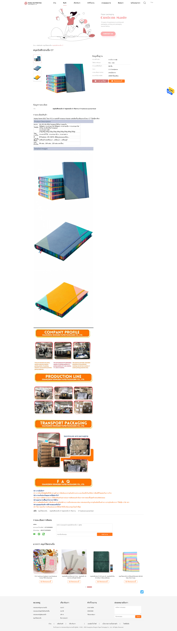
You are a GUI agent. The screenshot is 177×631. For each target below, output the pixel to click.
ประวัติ (62, 611)
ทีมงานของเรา (64, 618)
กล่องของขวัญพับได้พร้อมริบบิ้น (41, 611)
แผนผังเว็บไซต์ (92, 623)
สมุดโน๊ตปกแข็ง (42, 511)
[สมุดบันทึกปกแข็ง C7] (102, 561)
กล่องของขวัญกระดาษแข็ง (40, 607)
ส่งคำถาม (105, 534)
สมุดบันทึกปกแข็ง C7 (57, 45)
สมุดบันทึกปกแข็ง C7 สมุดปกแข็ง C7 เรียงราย (63, 511)
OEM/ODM (90, 611)
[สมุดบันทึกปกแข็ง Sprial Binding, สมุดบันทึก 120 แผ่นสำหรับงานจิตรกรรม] (130, 561)
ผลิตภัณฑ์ (60, 623)
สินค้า (65, 3)
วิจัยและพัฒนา (91, 614)
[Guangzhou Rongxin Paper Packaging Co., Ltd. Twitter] (141, 591)
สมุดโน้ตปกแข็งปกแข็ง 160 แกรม (74, 576)
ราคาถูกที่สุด (101, 81)
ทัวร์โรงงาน (90, 3)
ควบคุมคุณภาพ (106, 3)
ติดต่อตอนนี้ (118, 81)
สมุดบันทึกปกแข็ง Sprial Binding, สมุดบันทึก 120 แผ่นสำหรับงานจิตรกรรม (130, 577)
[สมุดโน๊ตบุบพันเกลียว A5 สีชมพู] (45, 561)
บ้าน (54, 3)
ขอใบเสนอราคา (135, 3)
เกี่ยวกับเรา (77, 3)
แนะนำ (62, 607)
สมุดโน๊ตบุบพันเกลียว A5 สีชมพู (46, 576)
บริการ (62, 614)
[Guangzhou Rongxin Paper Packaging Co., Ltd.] (33, 3)
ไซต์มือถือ (126, 623)
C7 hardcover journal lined (85, 511)
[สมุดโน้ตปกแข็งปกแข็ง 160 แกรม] (74, 561)
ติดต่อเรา (121, 3)
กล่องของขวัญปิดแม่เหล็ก (39, 614)
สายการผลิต (90, 607)
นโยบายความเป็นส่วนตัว (110, 623)
